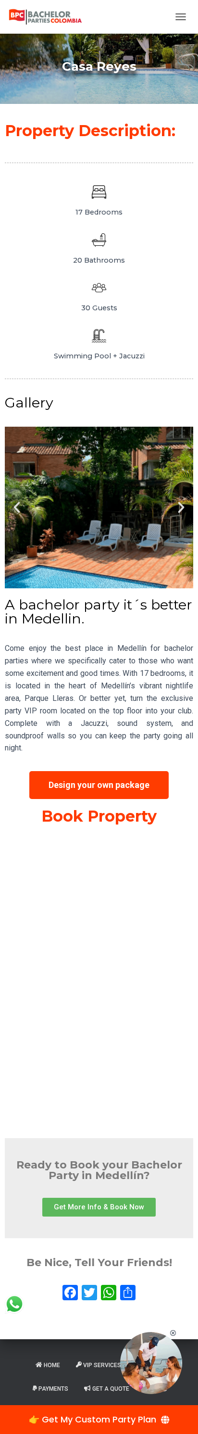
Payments (53, 1388)
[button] (17, 507)
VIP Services (102, 1365)
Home (52, 1365)
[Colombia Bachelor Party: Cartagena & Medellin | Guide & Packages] (49, 17)
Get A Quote (110, 1388)
